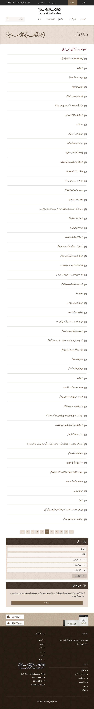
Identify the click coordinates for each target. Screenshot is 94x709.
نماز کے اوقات (82, 682)
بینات (41, 652)
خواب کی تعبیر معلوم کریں (80, 674)
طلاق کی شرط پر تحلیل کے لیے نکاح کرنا (74, 171)
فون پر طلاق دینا (79, 124)
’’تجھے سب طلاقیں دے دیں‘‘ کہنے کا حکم (74, 96)
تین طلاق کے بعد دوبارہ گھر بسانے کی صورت (73, 388)
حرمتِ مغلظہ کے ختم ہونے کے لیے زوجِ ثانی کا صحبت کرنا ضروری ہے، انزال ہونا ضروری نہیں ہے (61, 209)
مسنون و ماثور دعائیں (81, 678)
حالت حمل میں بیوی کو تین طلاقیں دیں (74, 463)
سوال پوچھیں (47, 602)
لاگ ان (84, 2)
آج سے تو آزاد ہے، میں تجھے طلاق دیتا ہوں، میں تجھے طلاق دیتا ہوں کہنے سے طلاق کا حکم (64, 416)
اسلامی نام (41, 660)
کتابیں (41, 656)
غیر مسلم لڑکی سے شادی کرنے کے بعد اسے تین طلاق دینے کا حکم (69, 106)
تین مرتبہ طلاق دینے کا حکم (77, 359)
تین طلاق (81, 500)
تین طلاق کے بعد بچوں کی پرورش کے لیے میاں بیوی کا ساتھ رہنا (69, 425)
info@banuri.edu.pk (38, 685)
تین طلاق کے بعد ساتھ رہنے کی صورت (74, 303)
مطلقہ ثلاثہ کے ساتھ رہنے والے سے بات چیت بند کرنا (71, 265)
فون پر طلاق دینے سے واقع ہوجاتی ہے (75, 143)
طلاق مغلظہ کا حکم (79, 294)
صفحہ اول (41, 640)
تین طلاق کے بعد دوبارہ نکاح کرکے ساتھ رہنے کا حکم (71, 256)
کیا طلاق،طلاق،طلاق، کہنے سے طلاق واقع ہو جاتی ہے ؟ (71, 59)
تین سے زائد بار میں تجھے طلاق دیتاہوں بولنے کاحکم (72, 331)
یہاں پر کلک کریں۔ (80, 643)
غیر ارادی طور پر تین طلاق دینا (76, 228)
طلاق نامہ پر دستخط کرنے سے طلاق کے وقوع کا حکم (72, 350)
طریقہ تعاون (83, 690)
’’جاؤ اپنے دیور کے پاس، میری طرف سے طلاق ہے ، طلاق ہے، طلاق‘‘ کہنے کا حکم (65, 341)
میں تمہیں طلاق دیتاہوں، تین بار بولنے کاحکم (73, 406)
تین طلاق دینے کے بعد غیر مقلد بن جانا (74, 481)
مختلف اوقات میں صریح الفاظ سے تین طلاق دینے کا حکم (71, 397)
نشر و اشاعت (51, 19)
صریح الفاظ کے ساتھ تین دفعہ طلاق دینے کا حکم (73, 519)
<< (71, 531)
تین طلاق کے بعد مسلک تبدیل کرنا (75, 134)
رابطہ (40, 19)
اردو (72, 2)
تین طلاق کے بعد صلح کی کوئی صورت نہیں (74, 115)
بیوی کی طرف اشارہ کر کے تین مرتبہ (75, 312)
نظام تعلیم (73, 19)
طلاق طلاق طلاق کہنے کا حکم (77, 87)
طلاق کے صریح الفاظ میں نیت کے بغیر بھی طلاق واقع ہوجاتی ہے (69, 275)
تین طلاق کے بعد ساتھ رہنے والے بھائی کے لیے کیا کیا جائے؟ (69, 322)
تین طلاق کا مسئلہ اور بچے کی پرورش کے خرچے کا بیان (71, 162)
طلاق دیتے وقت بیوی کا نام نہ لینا (76, 200)
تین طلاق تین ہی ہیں (78, 491)
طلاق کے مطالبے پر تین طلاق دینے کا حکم (74, 181)
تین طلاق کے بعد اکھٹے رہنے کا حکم (75, 453)
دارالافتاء (62, 19)
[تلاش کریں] (8, 19)
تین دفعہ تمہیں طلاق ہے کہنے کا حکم (75, 369)
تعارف (84, 19)
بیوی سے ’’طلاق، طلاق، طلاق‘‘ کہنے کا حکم (74, 190)
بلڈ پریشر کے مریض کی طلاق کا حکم (76, 77)
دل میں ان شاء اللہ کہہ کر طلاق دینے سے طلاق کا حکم (72, 284)
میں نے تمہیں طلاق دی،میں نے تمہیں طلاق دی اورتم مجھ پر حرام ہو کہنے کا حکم (66, 472)
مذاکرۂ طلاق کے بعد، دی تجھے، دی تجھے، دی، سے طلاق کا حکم (70, 247)
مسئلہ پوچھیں (83, 670)
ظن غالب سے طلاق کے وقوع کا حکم (75, 434)
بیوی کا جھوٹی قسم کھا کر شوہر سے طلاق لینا (74, 153)
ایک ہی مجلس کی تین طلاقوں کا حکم (76, 218)
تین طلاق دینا (80, 68)
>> (22, 531)
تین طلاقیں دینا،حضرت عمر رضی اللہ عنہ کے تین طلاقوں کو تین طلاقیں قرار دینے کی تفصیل (63, 510)
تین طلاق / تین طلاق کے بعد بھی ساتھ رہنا (74, 237)
